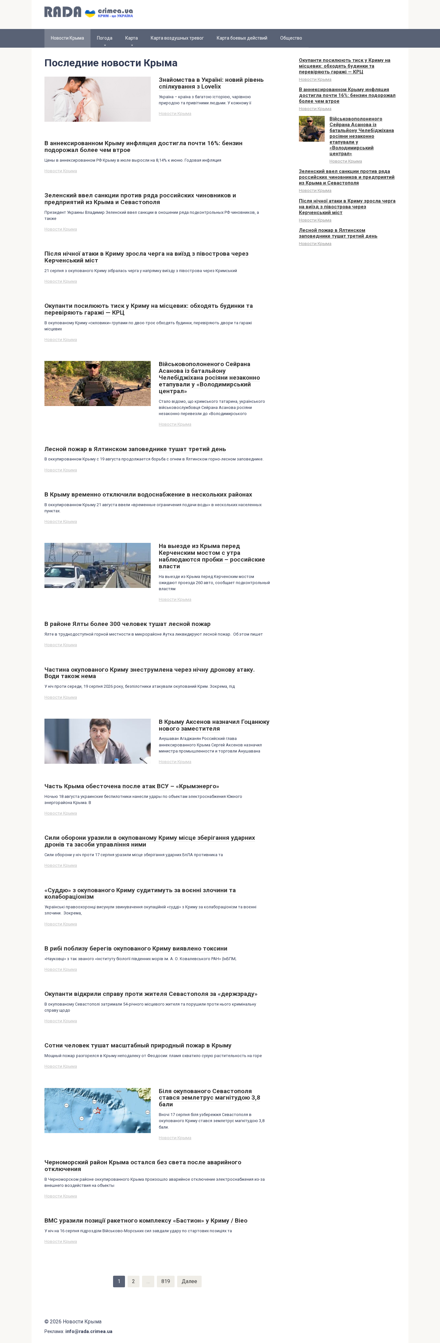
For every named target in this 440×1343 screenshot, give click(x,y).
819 (165, 1281)
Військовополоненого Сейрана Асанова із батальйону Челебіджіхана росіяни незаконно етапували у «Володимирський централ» (362, 136)
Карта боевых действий (242, 38)
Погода (104, 38)
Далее (189, 1281)
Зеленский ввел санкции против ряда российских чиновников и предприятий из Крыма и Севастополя (347, 177)
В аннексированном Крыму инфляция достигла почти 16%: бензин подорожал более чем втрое (347, 95)
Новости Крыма (175, 113)
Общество (291, 38)
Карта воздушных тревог (177, 38)
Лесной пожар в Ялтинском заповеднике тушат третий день (338, 233)
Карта (131, 38)
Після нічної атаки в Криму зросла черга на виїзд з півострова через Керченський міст (347, 206)
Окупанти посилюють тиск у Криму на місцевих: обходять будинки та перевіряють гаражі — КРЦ (344, 66)
